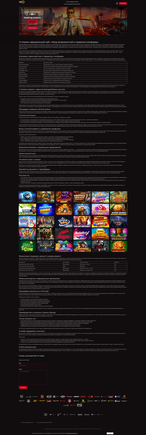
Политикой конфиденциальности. (72, 433)
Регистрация (123, 3)
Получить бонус (32, 28)
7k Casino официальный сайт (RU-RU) (72, 4)
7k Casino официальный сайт (72, 1)
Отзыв (20, 369)
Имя (20, 363)
